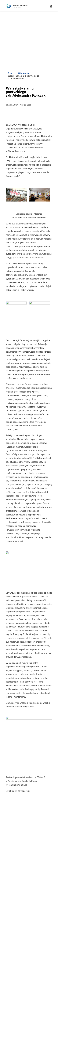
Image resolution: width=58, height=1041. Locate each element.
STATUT (29, 892)
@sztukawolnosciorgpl (29, 947)
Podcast (29, 983)
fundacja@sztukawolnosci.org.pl (30, 928)
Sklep (29, 990)
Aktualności (24, 73)
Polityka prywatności (29, 1002)
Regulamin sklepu (29, 996)
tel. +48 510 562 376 (31, 935)
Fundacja (29, 971)
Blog (29, 977)
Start (11, 73)
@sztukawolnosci (31, 941)
